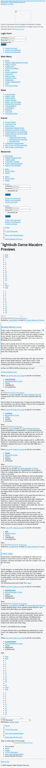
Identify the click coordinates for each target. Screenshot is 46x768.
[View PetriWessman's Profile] (13, 592)
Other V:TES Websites (13, 165)
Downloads (9, 156)
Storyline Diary (14, 141)
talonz (29, 583)
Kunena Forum (27, 743)
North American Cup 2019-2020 (16, 132)
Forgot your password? (13, 52)
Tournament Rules (11, 113)
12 (6, 276)
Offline (7, 383)
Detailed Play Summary (13, 104)
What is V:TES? (10, 64)
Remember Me (6, 42)
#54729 (14, 603)
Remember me (13, 191)
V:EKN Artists (10, 160)
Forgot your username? (13, 50)
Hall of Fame (9, 126)
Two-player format (11, 86)
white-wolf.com (19, 29)
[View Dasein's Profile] (11, 455)
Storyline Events (10, 136)
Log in (3, 44)
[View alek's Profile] (10, 533)
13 (6, 278)
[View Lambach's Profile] (12, 415)
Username (4, 38)
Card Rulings (9, 108)
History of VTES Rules (13, 102)
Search (7, 173)
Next (6, 286)
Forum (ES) (9, 74)
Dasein (21, 426)
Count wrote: (7, 553)
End (6, 287)
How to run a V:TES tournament (16, 145)
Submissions (9, 80)
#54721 (14, 392)
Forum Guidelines (11, 72)
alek (20, 466)
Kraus (17, 722)
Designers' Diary (10, 78)
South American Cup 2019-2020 (16, 134)
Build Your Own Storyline (18, 139)
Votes (7, 84)
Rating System (10, 76)
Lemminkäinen (23, 603)
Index (7, 169)
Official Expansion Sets (13, 158)
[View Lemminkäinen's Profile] (14, 643)
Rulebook (8, 110)
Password (4, 40)
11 (6, 274)
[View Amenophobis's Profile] (13, 381)
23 (6, 284)
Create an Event (10, 124)
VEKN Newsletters (11, 68)
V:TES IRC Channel (12, 162)
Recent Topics (10, 171)
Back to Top (5, 762)
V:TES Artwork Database (14, 163)
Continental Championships (14, 143)
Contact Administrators (13, 82)
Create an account (11, 48)
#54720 (14, 318)
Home (7, 61)
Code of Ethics (10, 94)
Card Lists (8, 112)
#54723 (14, 426)
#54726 (14, 545)
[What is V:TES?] (7, 4)
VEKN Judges (10, 98)
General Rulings (10, 106)
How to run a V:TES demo (14, 147)
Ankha (11, 722)
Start (6, 255)
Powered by (18, 743)
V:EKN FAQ (9, 66)
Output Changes (10, 100)
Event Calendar (10, 122)
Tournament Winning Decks (14, 128)
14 (6, 280)
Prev (6, 257)
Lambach (21, 392)
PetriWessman (23, 545)
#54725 (14, 466)
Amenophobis (23, 318)
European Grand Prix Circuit (15, 130)
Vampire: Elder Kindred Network (16, 62)
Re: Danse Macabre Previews (34, 320)
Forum (7, 70)
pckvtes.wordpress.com (9, 372)
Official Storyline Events (17, 137)
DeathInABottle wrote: (11, 327)
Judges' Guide (10, 96)
